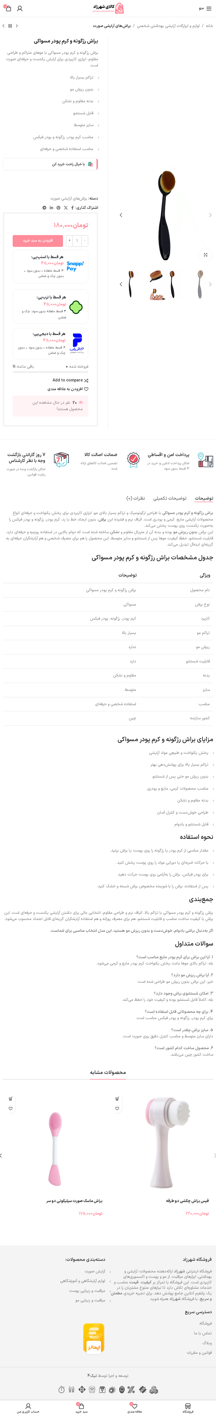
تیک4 (92, 1376)
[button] (210, 215)
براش (102, 519)
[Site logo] (108, 8)
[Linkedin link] (51, 208)
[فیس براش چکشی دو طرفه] (161, 1143)
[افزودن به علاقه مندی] (117, 1108)
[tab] (204, 498)
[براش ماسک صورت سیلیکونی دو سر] (55, 1143)
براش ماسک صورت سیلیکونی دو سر (74, 1201)
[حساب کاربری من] (19, 8)
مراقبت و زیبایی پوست (87, 1291)
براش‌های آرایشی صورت (112, 26)
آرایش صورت (95, 1271)
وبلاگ (207, 1343)
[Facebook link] (72, 208)
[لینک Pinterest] (58, 208)
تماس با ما (203, 1333)
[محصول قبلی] (17, 26)
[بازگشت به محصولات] (10, 26)
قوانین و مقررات (199, 1353)
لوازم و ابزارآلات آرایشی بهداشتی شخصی (168, 26)
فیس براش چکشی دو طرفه (187, 1201)
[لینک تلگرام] (44, 208)
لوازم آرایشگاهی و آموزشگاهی (82, 1281)
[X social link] (65, 208)
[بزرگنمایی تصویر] (205, 255)
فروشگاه (205, 1323)
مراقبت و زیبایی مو (90, 1300)
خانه (209, 26)
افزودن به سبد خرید (38, 241)
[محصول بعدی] (3, 26)
